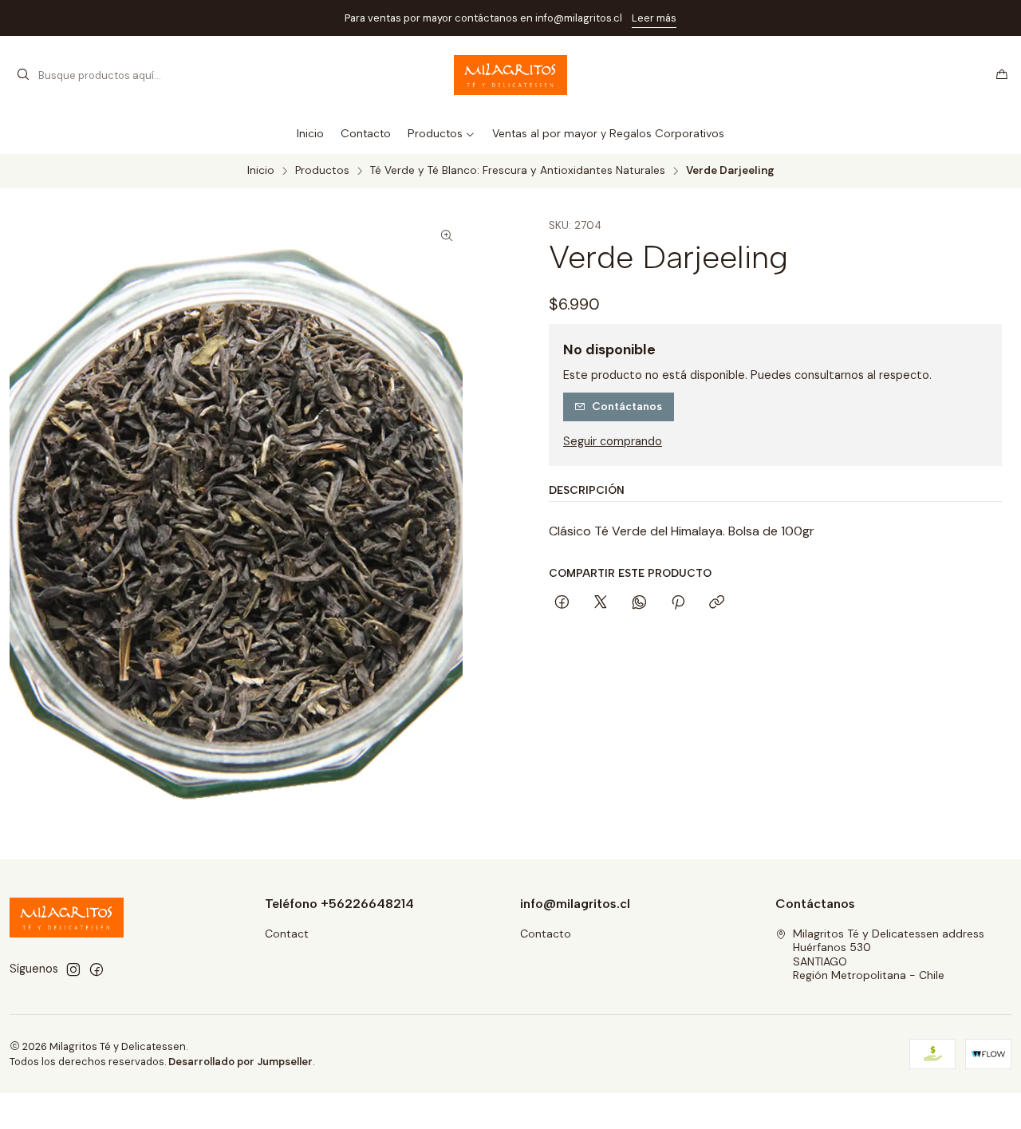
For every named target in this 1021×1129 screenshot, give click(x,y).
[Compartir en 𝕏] (600, 603)
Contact (287, 933)
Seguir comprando (612, 441)
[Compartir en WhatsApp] (639, 603)
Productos (322, 170)
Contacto (545, 933)
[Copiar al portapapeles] (717, 603)
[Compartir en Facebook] (562, 603)
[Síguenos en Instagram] (73, 969)
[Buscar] (23, 75)
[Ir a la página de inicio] (511, 75)
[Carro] (1001, 75)
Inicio (260, 170)
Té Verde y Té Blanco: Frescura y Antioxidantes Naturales (517, 170)
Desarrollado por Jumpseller (240, 1061)
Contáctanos (627, 406)
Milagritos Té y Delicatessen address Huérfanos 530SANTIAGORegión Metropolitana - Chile (888, 954)
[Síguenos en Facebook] (96, 969)
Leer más (654, 18)
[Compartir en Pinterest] (678, 603)
